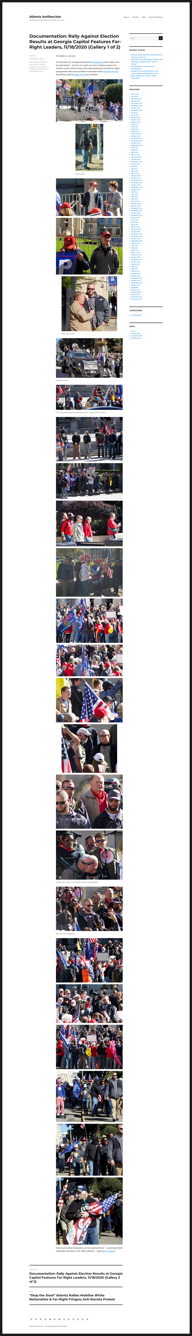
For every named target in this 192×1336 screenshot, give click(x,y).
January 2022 (135, 159)
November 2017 (136, 260)
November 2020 (136, 183)
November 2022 (136, 141)
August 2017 (135, 264)
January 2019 (135, 232)
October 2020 (136, 185)
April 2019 (134, 225)
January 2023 (135, 136)
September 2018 (136, 241)
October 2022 (136, 143)
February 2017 (136, 274)
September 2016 (137, 283)
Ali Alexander (98, 62)
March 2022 (135, 155)
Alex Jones (33, 62)
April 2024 (134, 115)
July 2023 (134, 124)
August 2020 (135, 190)
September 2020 (137, 187)
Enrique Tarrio (78, 74)
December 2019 (136, 208)
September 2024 (137, 110)
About (126, 17)
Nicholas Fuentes (110, 71)
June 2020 (134, 194)
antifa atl (32, 56)
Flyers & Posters (156, 17)
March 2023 (135, 131)
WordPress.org (136, 338)
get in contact (109, 1251)
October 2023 (135, 120)
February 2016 (136, 292)
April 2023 (134, 129)
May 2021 (134, 169)
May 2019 (134, 222)
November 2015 (136, 299)
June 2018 (134, 246)
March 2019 (135, 227)
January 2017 (135, 276)
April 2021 (134, 171)
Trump (40, 71)
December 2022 (136, 138)
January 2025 (135, 101)
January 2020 (135, 206)
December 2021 (136, 162)
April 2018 (134, 250)
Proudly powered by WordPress (56, 1326)
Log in (133, 331)
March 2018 (135, 253)
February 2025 (136, 99)
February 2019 (136, 229)
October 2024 (136, 108)
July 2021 (134, 166)
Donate (135, 17)
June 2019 (134, 220)
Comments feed (136, 336)
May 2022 (134, 150)
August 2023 (135, 122)
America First (34, 64)
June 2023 (134, 127)
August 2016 (135, 285)
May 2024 (134, 113)
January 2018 (135, 257)
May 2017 (134, 267)
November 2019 (136, 211)
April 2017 (134, 269)
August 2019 (135, 218)
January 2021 (135, 178)
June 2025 (134, 96)
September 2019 (137, 215)
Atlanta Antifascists (45, 17)
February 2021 (136, 176)
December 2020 (136, 180)
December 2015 (136, 297)
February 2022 (136, 157)
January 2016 (135, 294)
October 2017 (135, 262)
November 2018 (136, 236)
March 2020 (135, 201)
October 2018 (135, 239)
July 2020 (134, 192)
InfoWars (32, 69)
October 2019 (135, 213)
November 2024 (136, 106)
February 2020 (136, 204)
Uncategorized (136, 315)
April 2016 (134, 287)
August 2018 (135, 243)
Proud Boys (33, 71)
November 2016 (136, 278)
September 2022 (137, 145)
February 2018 (136, 255)
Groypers (43, 66)
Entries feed (135, 333)
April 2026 (135, 94)
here (74, 56)
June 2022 (134, 148)
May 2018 (134, 248)
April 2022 (134, 152)
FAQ (144, 17)
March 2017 (135, 271)
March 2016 (135, 290)
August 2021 (135, 164)
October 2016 (135, 280)
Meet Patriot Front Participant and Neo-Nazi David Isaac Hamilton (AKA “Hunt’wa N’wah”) (146, 62)
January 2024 (135, 117)
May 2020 (134, 197)
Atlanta (42, 64)
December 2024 (136, 103)
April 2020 (134, 199)
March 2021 (135, 173)
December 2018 (136, 234)
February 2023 (136, 134)
